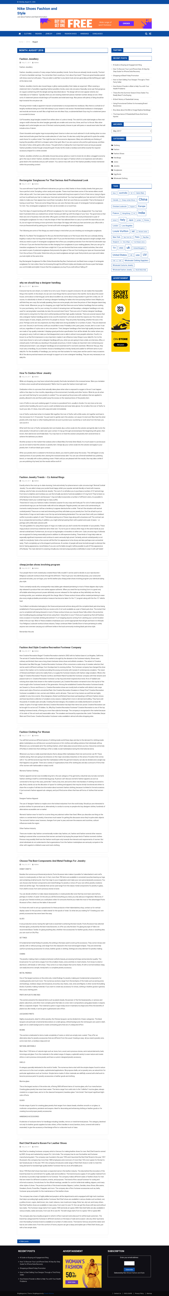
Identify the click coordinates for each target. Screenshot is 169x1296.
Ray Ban (146, 237)
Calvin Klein (140, 193)
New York (116, 237)
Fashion (38, 34)
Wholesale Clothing (120, 178)
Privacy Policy (139, 1293)
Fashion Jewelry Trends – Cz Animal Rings (42, 477)
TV (114, 247)
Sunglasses (98, 34)
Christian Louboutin (120, 206)
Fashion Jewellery (29, 59)
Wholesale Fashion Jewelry (122, 270)
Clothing (28, 34)
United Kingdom (139, 248)
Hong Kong (126, 213)
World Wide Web (141, 270)
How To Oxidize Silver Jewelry (35, 373)
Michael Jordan (143, 231)
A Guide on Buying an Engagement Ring (127, 65)
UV (145, 254)
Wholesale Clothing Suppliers (136, 260)
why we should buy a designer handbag (40, 282)
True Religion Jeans (139, 242)
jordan (139, 220)
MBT (133, 231)
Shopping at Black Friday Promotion (126, 75)
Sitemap (149, 1293)
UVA (114, 260)
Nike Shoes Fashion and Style (134, 1273)
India (141, 213)
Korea (146, 220)
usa (137, 255)
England (132, 206)
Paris (137, 237)
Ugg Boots (117, 174)
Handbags (84, 34)
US (131, 255)
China (143, 199)
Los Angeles (127, 225)
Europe (141, 206)
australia (123, 193)
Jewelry (48, 34)
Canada (115, 200)
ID (134, 213)
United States (120, 255)
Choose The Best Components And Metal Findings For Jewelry (52, 860)
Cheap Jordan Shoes (128, 200)
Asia (114, 193)
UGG (121, 248)
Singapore (116, 242)
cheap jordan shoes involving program (40, 564)
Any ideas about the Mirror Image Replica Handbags (132, 110)
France (116, 213)
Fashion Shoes (71, 34)
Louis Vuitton (120, 231)
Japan (131, 220)
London (115, 226)
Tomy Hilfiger (126, 242)
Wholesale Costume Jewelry (123, 265)
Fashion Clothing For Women (35, 732)
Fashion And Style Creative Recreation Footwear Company (50, 647)
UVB (120, 260)
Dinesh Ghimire (49, 1293)
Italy (122, 219)
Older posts (24, 1241)
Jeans (58, 34)
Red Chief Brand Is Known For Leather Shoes (43, 1143)
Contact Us (117, 1293)
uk (128, 247)
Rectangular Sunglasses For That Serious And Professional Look (54, 180)
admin (36, 62)
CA (131, 193)
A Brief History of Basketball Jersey (126, 99)
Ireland (115, 220)
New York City (128, 237)
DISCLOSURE (128, 1293)
